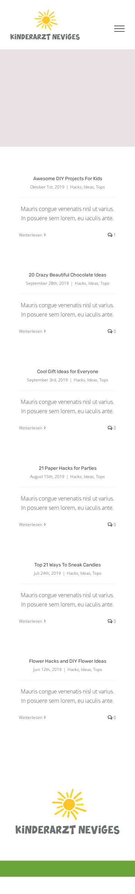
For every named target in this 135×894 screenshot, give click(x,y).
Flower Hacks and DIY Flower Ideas (67, 661)
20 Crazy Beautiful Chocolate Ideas (67, 275)
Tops (100, 187)
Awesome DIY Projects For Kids (67, 179)
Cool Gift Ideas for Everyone (67, 372)
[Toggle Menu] (120, 29)
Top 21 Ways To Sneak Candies (67, 565)
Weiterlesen (30, 235)
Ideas (89, 187)
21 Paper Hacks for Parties (68, 468)
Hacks (76, 187)
